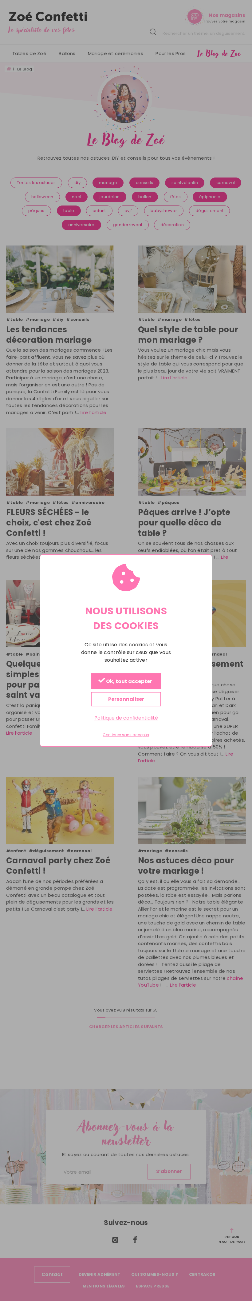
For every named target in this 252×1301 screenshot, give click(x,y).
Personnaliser (126, 699)
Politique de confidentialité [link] (126, 717)
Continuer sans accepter (126, 735)
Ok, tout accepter (128, 681)
